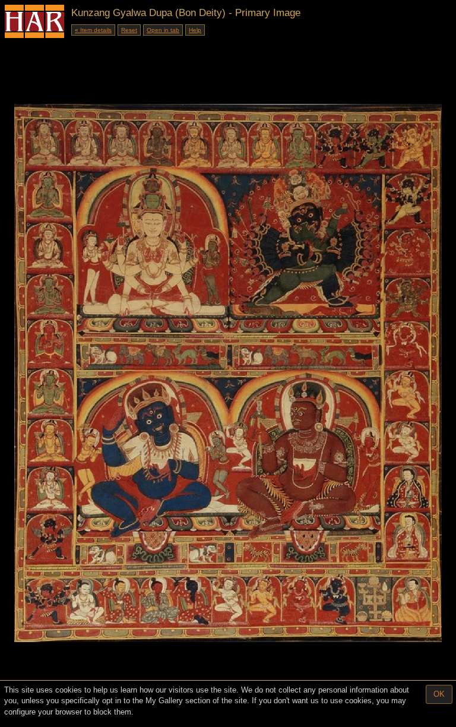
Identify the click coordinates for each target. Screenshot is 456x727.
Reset (129, 30)
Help (195, 30)
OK (439, 694)
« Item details (93, 30)
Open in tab (163, 30)
